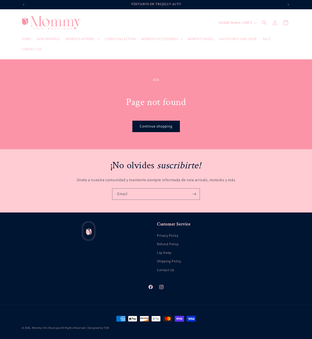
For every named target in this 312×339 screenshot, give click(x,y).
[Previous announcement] (23, 4)
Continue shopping (156, 126)
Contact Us (165, 270)
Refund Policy (168, 244)
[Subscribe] (194, 194)
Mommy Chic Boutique (46, 327)
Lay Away (164, 252)
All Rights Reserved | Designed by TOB (85, 327)
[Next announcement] (288, 4)
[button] (82, 39)
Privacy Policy (167, 235)
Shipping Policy (169, 261)
